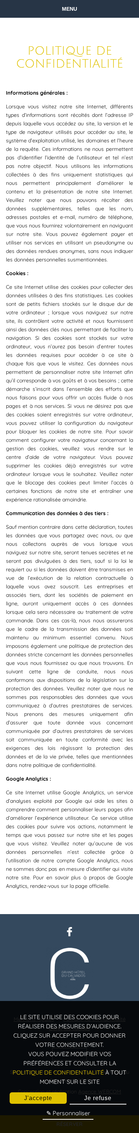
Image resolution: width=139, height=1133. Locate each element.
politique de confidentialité (58, 1072)
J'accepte (38, 1098)
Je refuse (98, 1098)
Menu (69, 9)
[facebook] (69, 934)
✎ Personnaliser (68, 1113)
